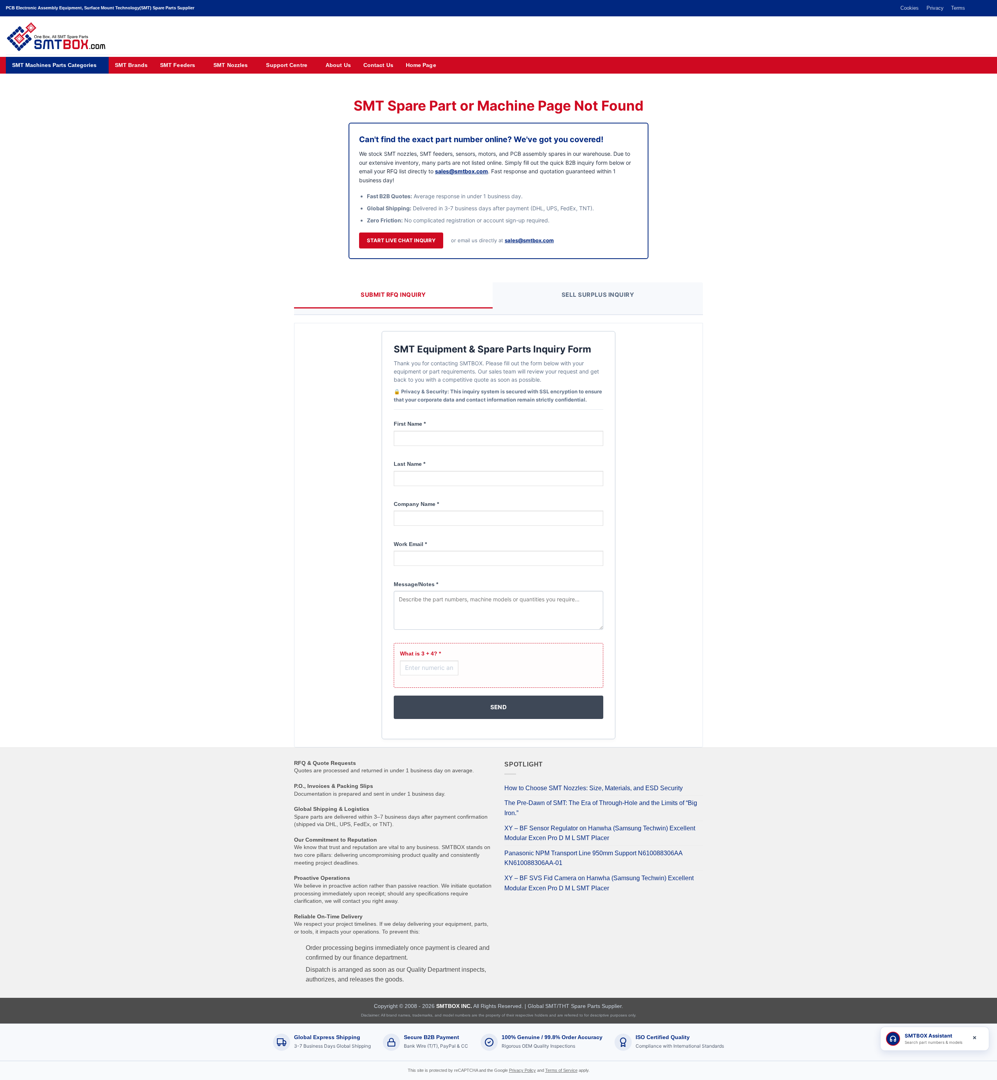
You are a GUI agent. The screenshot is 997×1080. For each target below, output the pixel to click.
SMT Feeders (177, 65)
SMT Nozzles (230, 65)
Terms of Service (561, 1070)
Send (498, 707)
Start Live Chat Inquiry (401, 240)
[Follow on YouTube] (987, 8)
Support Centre (286, 65)
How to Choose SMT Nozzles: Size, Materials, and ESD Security (593, 788)
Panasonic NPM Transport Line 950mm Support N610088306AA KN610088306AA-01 (593, 858)
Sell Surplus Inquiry (598, 294)
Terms (958, 8)
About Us (338, 65)
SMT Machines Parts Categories (54, 65)
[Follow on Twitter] (972, 8)
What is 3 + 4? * (420, 653)
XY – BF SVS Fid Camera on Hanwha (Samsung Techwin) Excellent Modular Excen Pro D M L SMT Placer (599, 883)
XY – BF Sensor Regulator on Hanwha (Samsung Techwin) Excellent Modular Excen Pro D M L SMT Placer (599, 833)
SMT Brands (131, 65)
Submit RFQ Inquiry (393, 294)
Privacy (935, 8)
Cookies (909, 8)
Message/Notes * (416, 584)
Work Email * (410, 544)
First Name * (410, 424)
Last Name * (409, 464)
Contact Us (378, 65)
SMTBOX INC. (454, 1006)
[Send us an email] (980, 8)
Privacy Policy (522, 1070)
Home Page (421, 65)
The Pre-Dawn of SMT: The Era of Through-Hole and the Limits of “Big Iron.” (600, 808)
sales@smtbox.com (461, 171)
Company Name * (416, 504)
